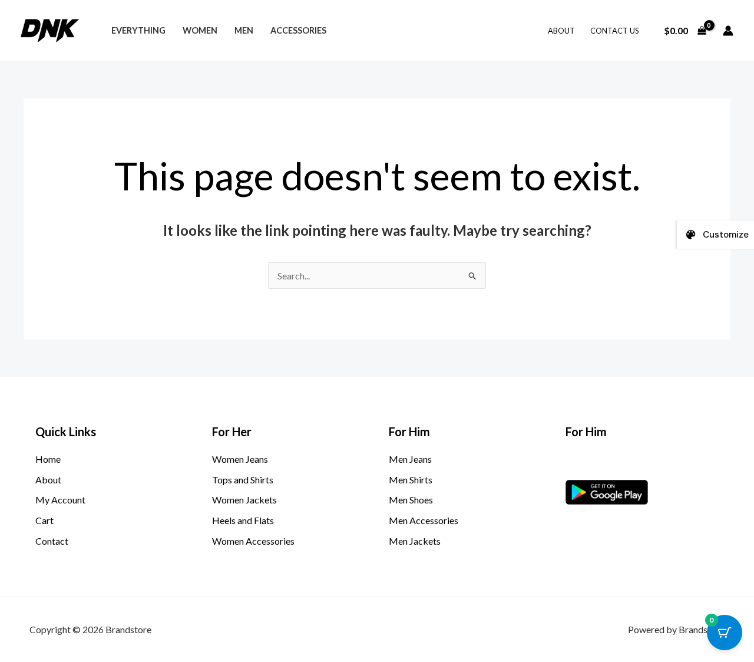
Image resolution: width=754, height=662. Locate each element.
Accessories (298, 30)
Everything (138, 30)
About (561, 30)
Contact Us (614, 30)
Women (200, 30)
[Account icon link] (728, 30)
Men (243, 30)
